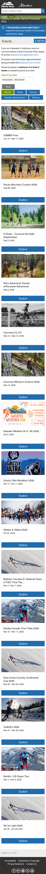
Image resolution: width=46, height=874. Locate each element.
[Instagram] (23, 869)
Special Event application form (24, 54)
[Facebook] (14, 869)
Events (5, 17)
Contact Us (31, 863)
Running (33, 92)
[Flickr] (18, 869)
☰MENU (39, 41)
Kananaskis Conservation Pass (23, 27)
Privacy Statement (15, 863)
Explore (23, 150)
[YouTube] (32, 869)
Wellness (36, 97)
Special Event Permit (30, 62)
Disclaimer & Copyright (29, 860)
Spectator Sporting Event (15, 97)
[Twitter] (28, 869)
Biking (20, 92)
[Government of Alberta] (24, 4)
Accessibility (10, 860)
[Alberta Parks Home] (9, 4)
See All (7, 92)
